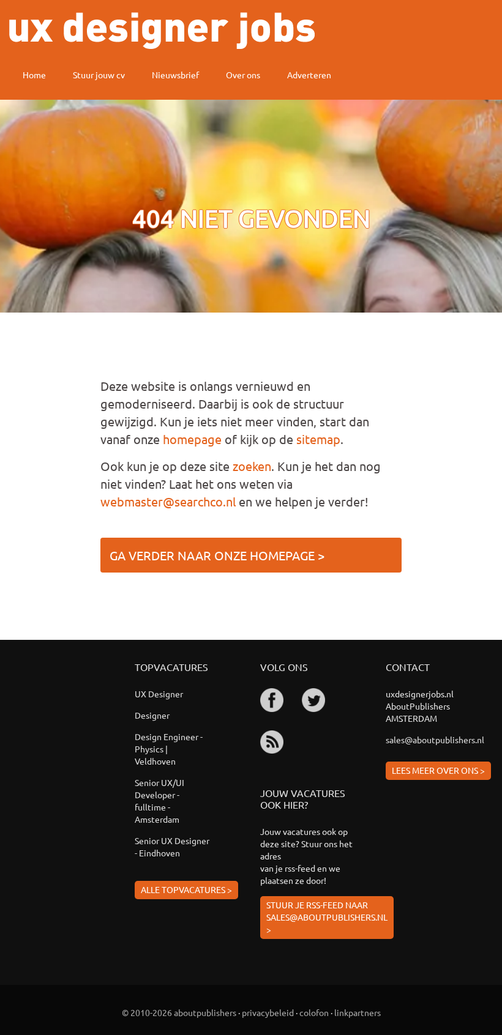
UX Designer (159, 693)
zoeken (252, 465)
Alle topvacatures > (186, 889)
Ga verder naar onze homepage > (217, 555)
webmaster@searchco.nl (168, 501)
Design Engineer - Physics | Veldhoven (169, 748)
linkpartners (357, 1012)
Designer (152, 715)
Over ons (243, 74)
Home (34, 74)
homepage (192, 439)
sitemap (318, 439)
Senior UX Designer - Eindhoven (172, 846)
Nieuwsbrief (175, 74)
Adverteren (309, 74)
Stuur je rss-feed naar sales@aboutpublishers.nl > (327, 917)
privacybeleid (268, 1012)
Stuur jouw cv (99, 74)
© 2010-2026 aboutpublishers (179, 1012)
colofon (314, 1012)
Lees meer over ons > (438, 770)
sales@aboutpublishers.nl (435, 739)
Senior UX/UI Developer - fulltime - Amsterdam (159, 801)
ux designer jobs (162, 30)
